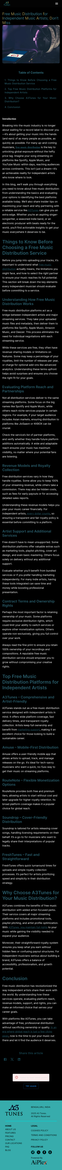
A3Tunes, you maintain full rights (28, 927)
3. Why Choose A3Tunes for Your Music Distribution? (31, 100)
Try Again (31, 1086)
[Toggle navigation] (56, 3)
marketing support (29, 729)
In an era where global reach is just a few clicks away (29, 1032)
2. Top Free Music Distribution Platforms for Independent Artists (31, 91)
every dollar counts (38, 513)
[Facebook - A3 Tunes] (44, 1152)
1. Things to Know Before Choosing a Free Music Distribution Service (31, 82)
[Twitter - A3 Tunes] (38, 1152)
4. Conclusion (12, 107)
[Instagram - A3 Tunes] (33, 1152)
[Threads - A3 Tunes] (50, 1152)
